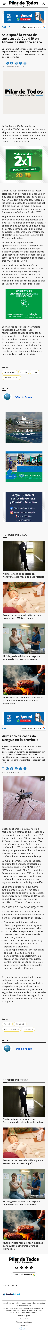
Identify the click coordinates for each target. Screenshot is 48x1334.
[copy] (25, 63)
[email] (20, 63)
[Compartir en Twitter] (16, 63)
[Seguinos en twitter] (21, 1268)
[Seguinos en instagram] (26, 1268)
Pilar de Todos (23, 397)
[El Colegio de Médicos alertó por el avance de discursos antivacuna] (24, 639)
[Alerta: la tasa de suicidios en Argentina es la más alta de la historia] (24, 556)
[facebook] (11, 63)
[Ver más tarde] (3, 63)
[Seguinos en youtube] (16, 1268)
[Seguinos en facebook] (31, 1268)
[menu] (4, 3)
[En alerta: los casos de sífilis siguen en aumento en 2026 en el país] (24, 597)
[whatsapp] (7, 63)
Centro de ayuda (24, 1316)
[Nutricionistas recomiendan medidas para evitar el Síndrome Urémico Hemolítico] (24, 680)
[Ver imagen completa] (42, 779)
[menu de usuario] (43, 4)
